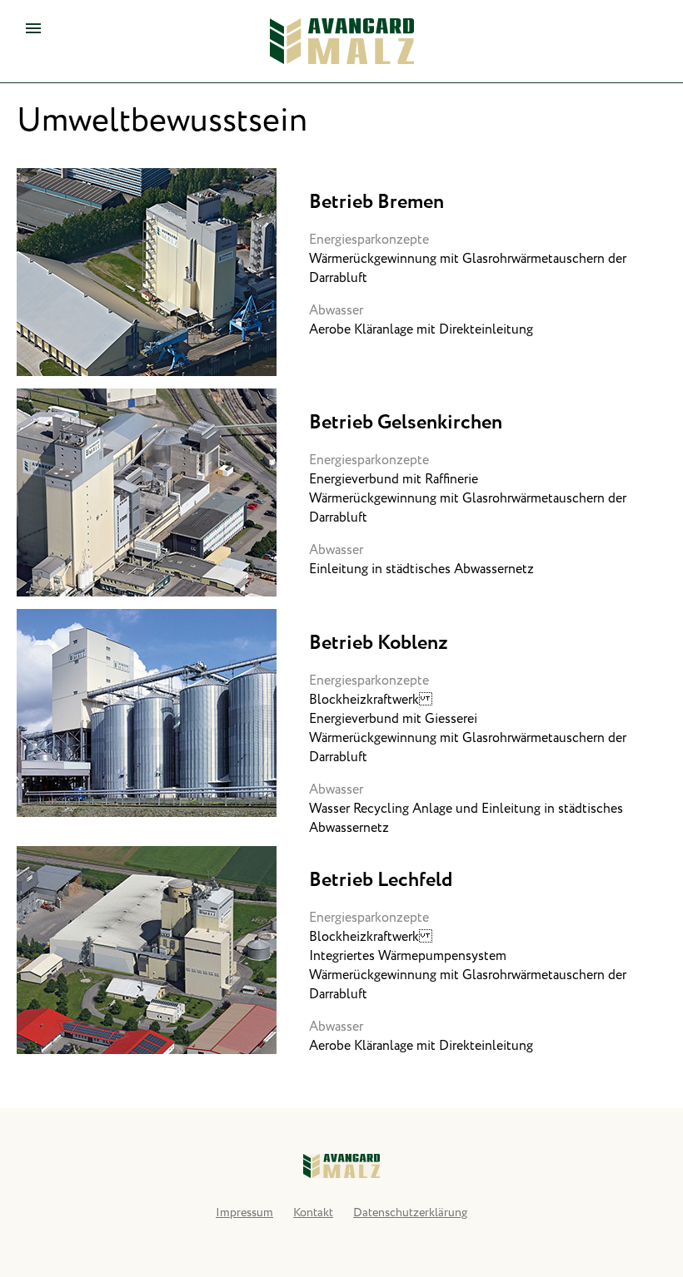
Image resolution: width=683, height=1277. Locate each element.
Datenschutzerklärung (410, 1213)
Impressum (244, 1213)
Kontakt (313, 1213)
